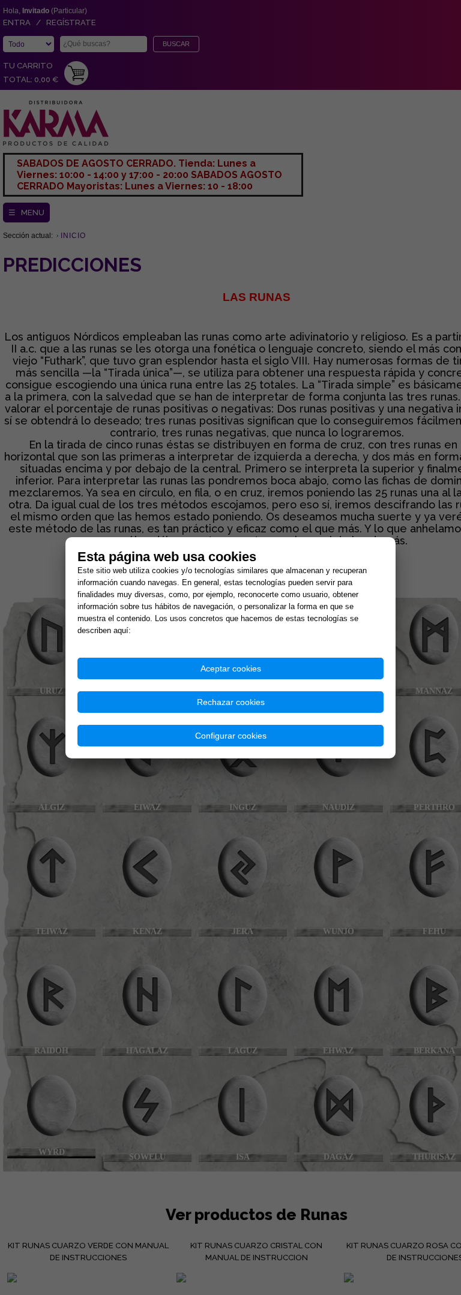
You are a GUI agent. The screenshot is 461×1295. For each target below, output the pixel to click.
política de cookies (166, 630)
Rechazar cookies (231, 702)
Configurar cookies (231, 735)
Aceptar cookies (230, 668)
